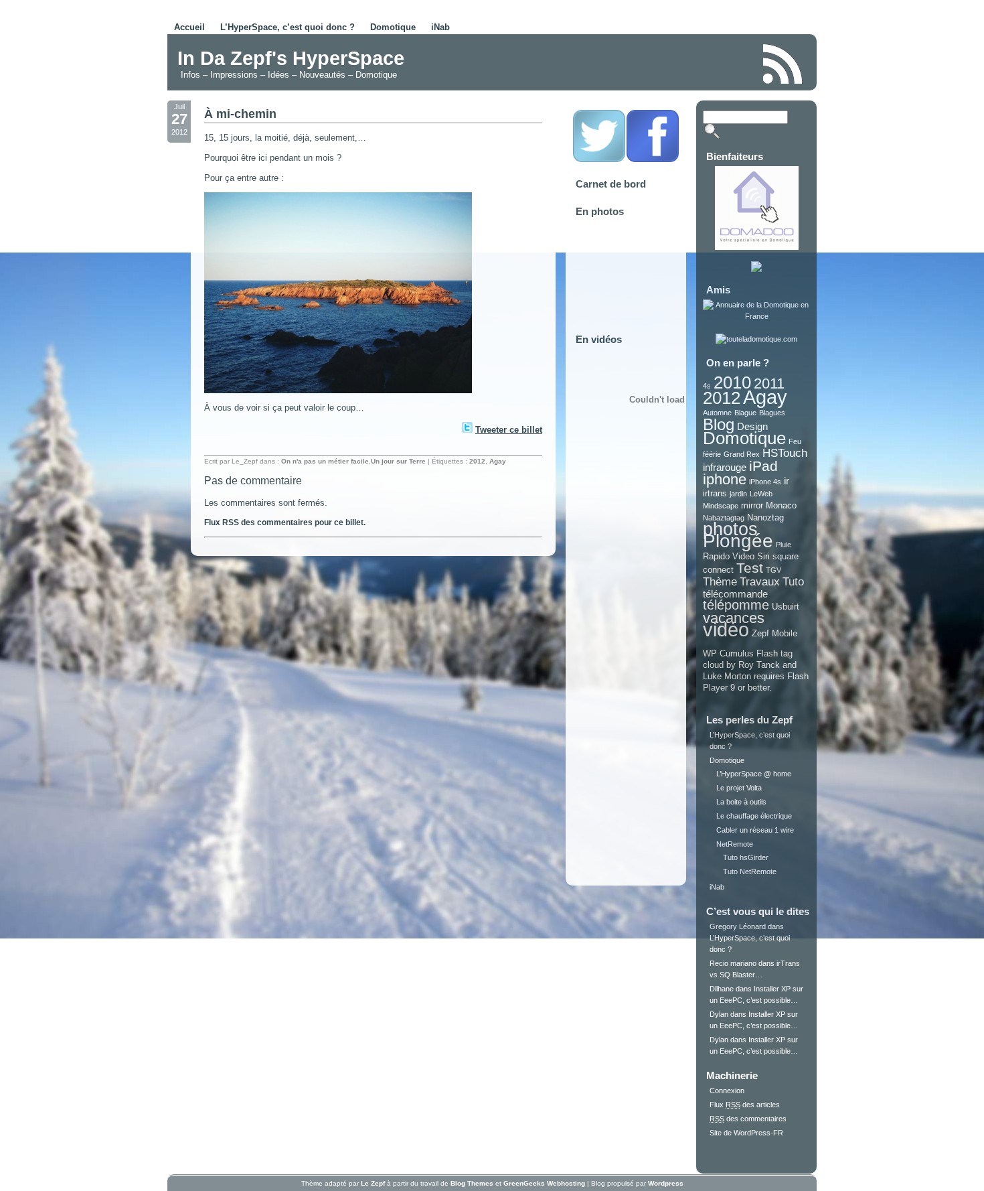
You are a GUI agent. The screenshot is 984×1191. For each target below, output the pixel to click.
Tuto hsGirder (745, 857)
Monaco (781, 505)
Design (752, 426)
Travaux (760, 581)
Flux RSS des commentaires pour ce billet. (284, 522)
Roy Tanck (759, 665)
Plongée (738, 541)
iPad (763, 466)
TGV (773, 570)
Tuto (793, 581)
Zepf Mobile (774, 633)
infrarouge (724, 467)
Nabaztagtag (723, 518)
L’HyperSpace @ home (753, 774)
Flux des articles (745, 1105)
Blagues (772, 413)
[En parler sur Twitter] (467, 430)
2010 (732, 382)
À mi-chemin (240, 114)
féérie (712, 454)
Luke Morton (727, 676)
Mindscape (720, 506)
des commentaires (748, 1119)
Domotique (393, 27)
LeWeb (761, 494)
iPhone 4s (765, 482)
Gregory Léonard (738, 926)
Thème (720, 581)
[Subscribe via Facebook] (652, 160)
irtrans (715, 493)
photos (730, 529)
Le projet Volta (739, 788)
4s (707, 386)
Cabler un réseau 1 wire (755, 830)
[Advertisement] (595, 63)
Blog (718, 424)
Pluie (783, 545)
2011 (769, 383)
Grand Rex (742, 454)
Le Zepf (373, 1183)
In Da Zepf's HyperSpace (290, 58)
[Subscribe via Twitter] (599, 160)
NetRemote (734, 844)
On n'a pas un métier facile (325, 461)
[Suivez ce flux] (783, 64)
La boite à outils (741, 802)
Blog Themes (471, 1183)
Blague (745, 413)
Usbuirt (785, 607)
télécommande (735, 594)
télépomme (736, 605)
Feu (795, 441)
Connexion (727, 1091)
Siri (763, 556)
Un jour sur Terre (398, 461)
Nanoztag (765, 517)
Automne (717, 413)
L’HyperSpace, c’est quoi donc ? (287, 27)
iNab (440, 27)
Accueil (189, 27)
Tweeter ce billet (508, 430)
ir (786, 480)
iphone (724, 479)
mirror (752, 505)
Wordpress (665, 1183)
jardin (738, 494)
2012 (477, 461)
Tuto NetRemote (749, 871)
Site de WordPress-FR (746, 1133)
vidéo (726, 629)
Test (749, 567)
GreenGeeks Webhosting (544, 1183)
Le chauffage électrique (754, 816)
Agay (497, 461)
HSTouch (784, 453)
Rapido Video (728, 556)
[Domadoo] (757, 247)
